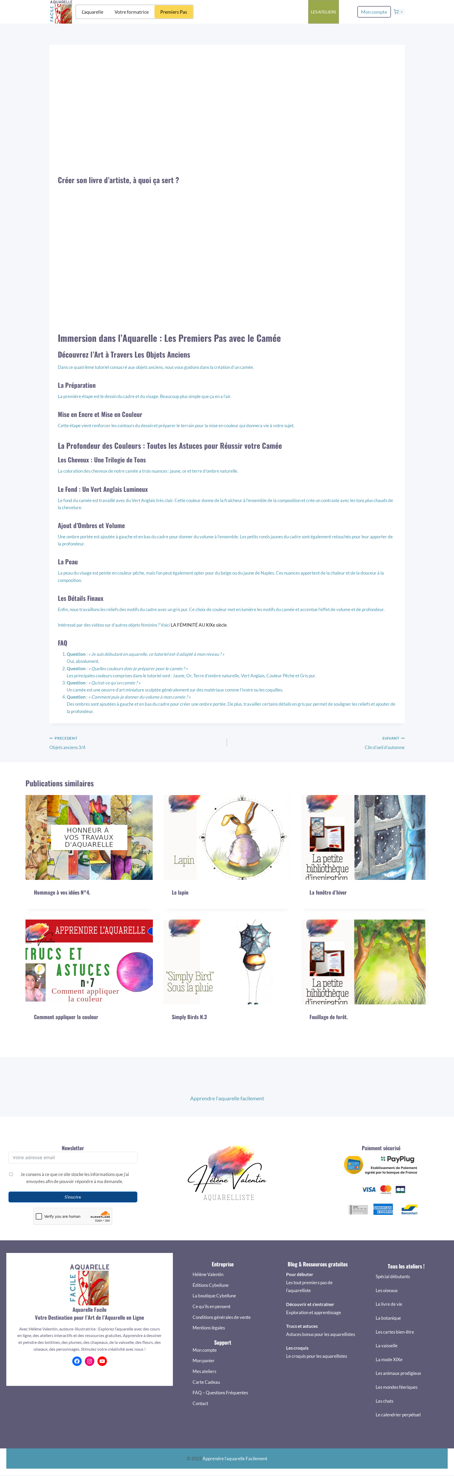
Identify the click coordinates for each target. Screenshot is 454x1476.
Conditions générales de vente (222, 1317)
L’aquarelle (92, 12)
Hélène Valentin (208, 1274)
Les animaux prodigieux (398, 1373)
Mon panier (204, 1360)
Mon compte (374, 12)
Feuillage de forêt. (328, 1017)
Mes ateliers (204, 1371)
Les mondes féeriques (396, 1387)
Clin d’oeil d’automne (385, 743)
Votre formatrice (132, 12)
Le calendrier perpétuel (398, 1414)
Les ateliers (323, 11)
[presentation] (89, 837)
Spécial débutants (393, 1276)
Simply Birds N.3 (189, 1017)
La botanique (388, 1318)
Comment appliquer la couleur (66, 1017)
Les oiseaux (387, 1290)
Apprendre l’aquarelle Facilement (235, 1458)
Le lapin (180, 892)
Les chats (384, 1401)
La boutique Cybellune (214, 1295)
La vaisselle (387, 1345)
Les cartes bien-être (395, 1332)
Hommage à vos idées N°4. (62, 892)
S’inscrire (73, 1196)
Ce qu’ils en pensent (211, 1306)
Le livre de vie (389, 1304)
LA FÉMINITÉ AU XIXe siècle (199, 625)
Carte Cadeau (206, 1382)
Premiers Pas (173, 12)
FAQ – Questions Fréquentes (220, 1392)
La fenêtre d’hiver (328, 892)
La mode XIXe (389, 1359)
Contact (200, 1403)
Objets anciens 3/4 (67, 743)
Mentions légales (209, 1327)
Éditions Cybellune (211, 1285)
